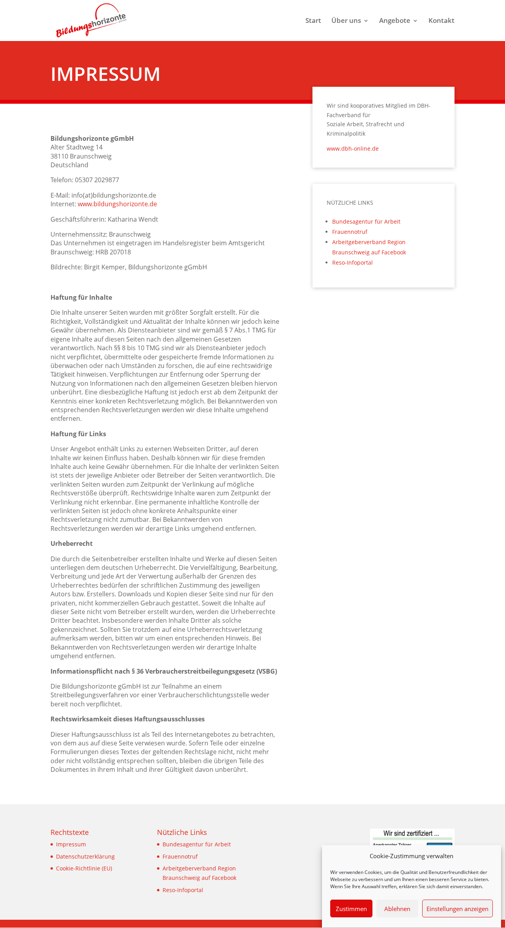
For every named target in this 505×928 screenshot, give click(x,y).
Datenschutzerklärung (85, 856)
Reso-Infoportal (352, 262)
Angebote (394, 21)
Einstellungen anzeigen (457, 909)
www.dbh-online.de (353, 148)
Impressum (71, 844)
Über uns (346, 21)
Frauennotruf (349, 231)
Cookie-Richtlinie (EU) (84, 868)
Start (313, 21)
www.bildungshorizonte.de (117, 204)
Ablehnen (397, 909)
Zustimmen (351, 909)
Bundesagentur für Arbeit (366, 221)
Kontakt (441, 21)
